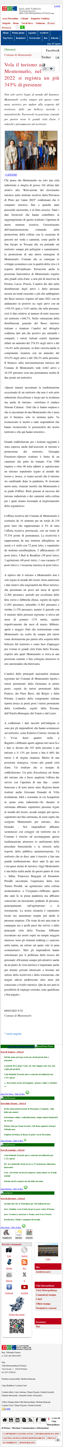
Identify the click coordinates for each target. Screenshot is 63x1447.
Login (57, 5)
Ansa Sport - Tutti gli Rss (11, 1227)
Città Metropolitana (46, 1290)
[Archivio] (11, 1420)
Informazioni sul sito (47, 1433)
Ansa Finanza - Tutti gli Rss (12, 1189)
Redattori (21, 38)
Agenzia (32, 32)
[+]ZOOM (11, 175)
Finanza (27, 1046)
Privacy (51, 1438)
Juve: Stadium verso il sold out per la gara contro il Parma (29, 1209)
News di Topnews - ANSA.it (12, 1051)
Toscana (21, 1046)
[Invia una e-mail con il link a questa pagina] (57, 57)
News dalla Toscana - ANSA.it (13, 1103)
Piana (16, 23)
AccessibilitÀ (9, 1442)
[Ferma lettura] (51, 69)
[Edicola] (24, 1420)
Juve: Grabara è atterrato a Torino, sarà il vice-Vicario (27, 1214)
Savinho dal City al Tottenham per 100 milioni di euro (27, 1203)
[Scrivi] (43, 1420)
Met (38, 1326)
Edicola (54, 38)
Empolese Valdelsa (40, 18)
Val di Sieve (27, 23)
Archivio (44, 32)
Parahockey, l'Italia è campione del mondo (22, 1219)
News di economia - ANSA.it (12, 1150)
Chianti (24, 18)
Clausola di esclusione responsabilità (23, 1438)
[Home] (5, 1420)
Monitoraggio (27, 1442)
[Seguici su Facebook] (37, 1420)
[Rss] (30, 1420)
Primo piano (18, 32)
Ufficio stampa (43, 1303)
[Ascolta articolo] (45, 69)
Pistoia (6, 27)
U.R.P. (39, 1299)
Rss (45, 38)
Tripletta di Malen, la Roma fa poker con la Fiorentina (27, 1134)
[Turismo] (9, 49)
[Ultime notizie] (18, 1420)
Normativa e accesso (46, 1308)
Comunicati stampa (46, 1295)
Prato (51, 23)
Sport (32, 1046)
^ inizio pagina (12, 1034)
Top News (8, 38)
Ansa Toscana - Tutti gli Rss (12, 1140)
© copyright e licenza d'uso (17, 1433)
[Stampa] (43, 63)
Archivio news (43, 1272)
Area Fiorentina (10, 18)
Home (6, 32)
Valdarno (40, 23)
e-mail (7, 1408)
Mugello (6, 23)
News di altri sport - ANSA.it (13, 1198)
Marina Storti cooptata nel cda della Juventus (23, 1181)
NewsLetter (35, 38)
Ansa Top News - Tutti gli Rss (13, 1094)
